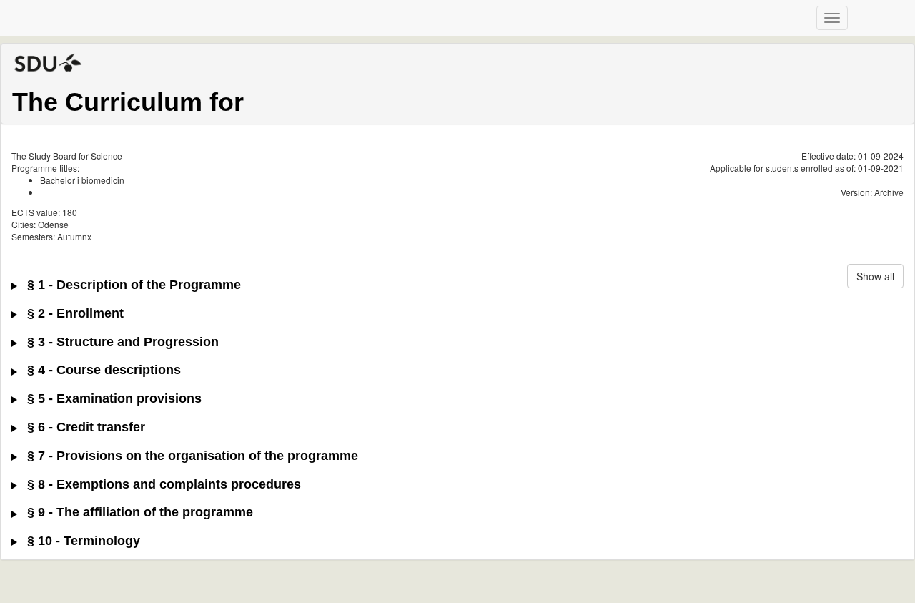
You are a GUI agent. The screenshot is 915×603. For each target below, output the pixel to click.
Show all (875, 276)
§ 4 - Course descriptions (102, 370)
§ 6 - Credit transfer (84, 427)
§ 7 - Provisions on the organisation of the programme (191, 456)
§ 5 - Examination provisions (113, 399)
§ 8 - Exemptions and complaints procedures (162, 484)
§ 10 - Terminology (82, 541)
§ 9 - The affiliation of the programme (138, 512)
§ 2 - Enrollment (74, 313)
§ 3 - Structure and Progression (121, 342)
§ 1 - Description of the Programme (132, 285)
